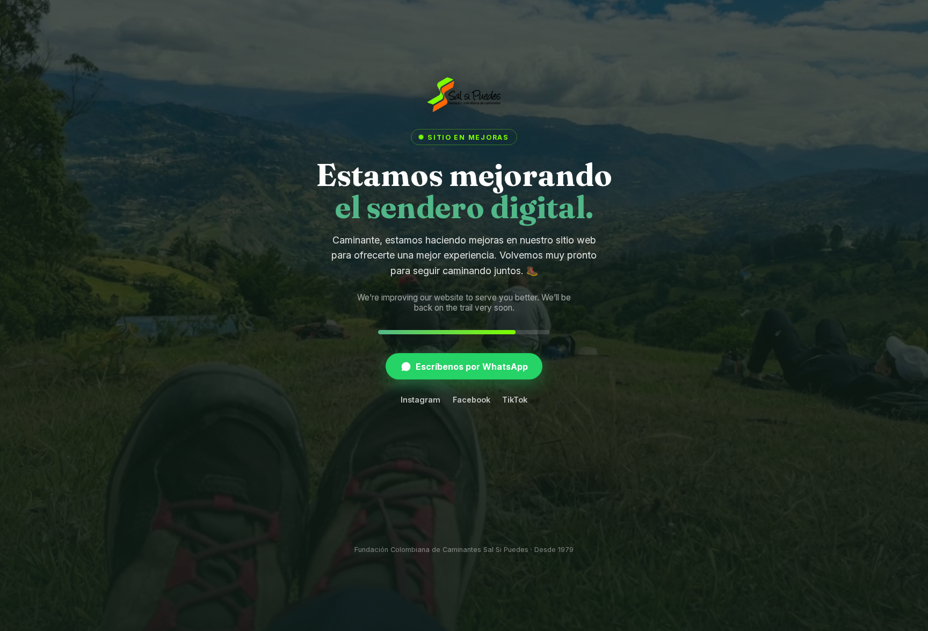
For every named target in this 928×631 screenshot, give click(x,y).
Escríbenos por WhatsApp (472, 366)
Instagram (420, 399)
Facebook (471, 399)
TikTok (514, 399)
